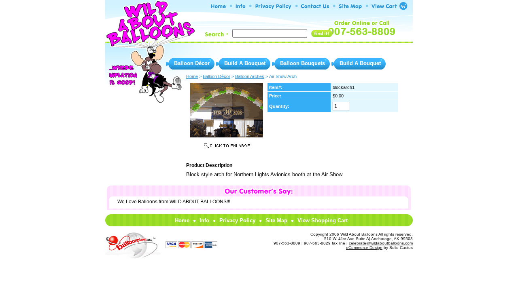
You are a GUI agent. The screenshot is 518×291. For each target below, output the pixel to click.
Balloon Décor (192, 63)
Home (182, 220)
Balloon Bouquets (302, 63)
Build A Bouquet (244, 63)
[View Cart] (386, 7)
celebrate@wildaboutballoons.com (381, 243)
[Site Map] (350, 7)
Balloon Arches (249, 76)
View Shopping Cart (322, 220)
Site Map (276, 220)
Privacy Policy (237, 220)
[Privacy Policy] (273, 7)
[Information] (240, 7)
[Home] (219, 7)
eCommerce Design (364, 247)
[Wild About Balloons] (149, 40)
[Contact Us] (315, 7)
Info (204, 220)
